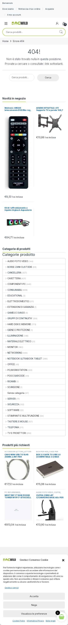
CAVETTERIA (14, 278)
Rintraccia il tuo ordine (29, 9)
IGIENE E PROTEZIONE (18, 330)
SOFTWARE (13, 410)
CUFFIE (57, 492)
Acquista (49, 9)
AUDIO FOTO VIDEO (17, 261)
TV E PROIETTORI (16, 433)
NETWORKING (14, 352)
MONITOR (12, 347)
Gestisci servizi (12, 588)
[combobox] (29, 32)
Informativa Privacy (35, 621)
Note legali (51, 621)
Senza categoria (15, 393)
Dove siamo (8, 9)
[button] (63, 560)
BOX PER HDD (42, 452)
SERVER (11, 398)
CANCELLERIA (14, 272)
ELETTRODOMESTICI (18, 301)
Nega (34, 604)
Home (5, 41)
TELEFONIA (13, 427)
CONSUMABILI (14, 290)
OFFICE (11, 364)
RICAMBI (11, 381)
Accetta (34, 596)
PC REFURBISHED (12, 492)
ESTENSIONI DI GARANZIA (20, 307)
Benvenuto (7, 3)
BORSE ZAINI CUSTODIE (19, 267)
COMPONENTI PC (16, 284)
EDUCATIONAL (14, 295)
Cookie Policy (18, 621)
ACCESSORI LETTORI (14, 452)
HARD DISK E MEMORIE (19, 324)
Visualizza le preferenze (34, 613)
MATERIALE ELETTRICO (19, 341)
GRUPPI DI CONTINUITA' (19, 318)
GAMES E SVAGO (16, 312)
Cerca (60, 32)
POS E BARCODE (16, 375)
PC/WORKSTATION (17, 370)
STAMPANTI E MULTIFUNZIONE (23, 415)
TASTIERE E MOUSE (17, 421)
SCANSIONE (13, 387)
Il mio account (14, 14)
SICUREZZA (13, 404)
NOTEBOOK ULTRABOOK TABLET (24, 358)
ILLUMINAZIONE (15, 335)
